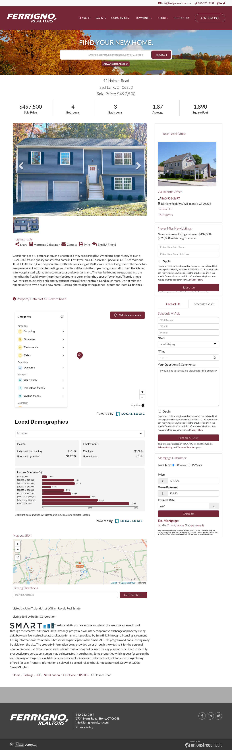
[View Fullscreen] (17, 557)
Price (161, 474)
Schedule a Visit (204, 304)
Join (216, 18)
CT (38, 675)
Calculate (188, 513)
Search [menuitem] (84, 17)
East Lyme (69, 675)
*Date (161, 338)
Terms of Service (185, 447)
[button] (161, 55)
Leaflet (114, 583)
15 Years (196, 465)
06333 (83, 675)
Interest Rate (166, 500)
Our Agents (165, 214)
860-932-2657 (205, 3)
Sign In (205, 18)
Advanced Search (114, 64)
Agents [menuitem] (101, 17)
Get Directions (133, 595)
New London (52, 675)
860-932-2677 (170, 198)
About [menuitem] (162, 17)
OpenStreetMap (128, 583)
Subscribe (189, 287)
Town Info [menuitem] (143, 17)
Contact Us (165, 209)
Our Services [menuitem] (120, 17)
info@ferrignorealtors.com (176, 3)
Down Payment (168, 487)
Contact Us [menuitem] (181, 17)
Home (16, 675)
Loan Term (164, 465)
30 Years (180, 465)
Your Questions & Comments (176, 364)
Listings (28, 675)
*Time (161, 351)
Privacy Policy (195, 279)
